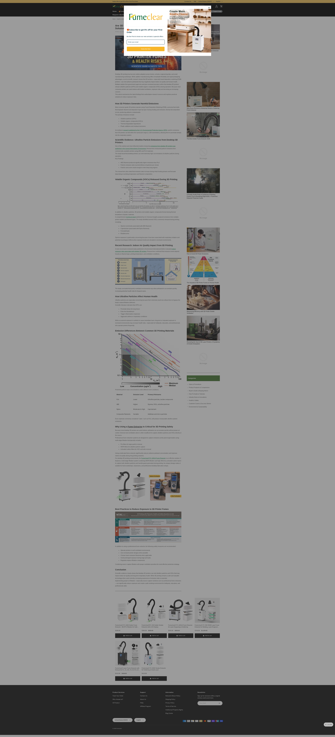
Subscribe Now (145, 49)
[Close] (209, 8)
